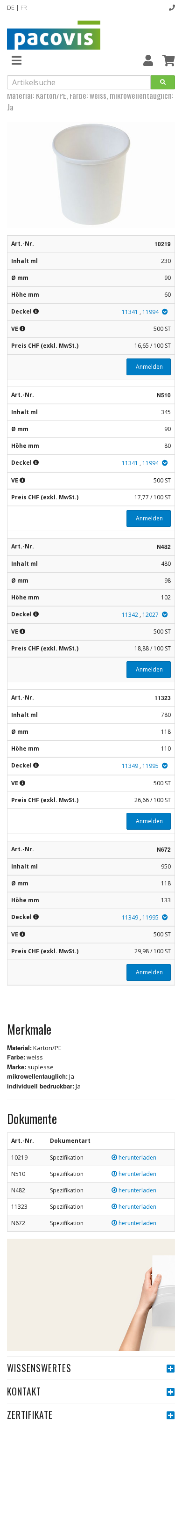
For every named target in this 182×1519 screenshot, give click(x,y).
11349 (130, 766)
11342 (130, 615)
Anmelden (148, 367)
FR (24, 7)
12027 (150, 615)
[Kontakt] (172, 7)
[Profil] (148, 60)
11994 (150, 312)
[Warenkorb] (168, 60)
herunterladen (136, 1157)
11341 (130, 312)
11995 (150, 766)
